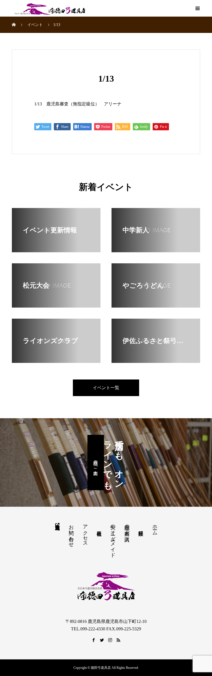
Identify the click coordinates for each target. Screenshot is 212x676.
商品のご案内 (95, 462)
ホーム (155, 527)
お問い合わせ (71, 533)
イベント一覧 (106, 387)
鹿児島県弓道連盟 (57, 524)
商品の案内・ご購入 (127, 527)
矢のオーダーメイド (113, 538)
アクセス (85, 532)
